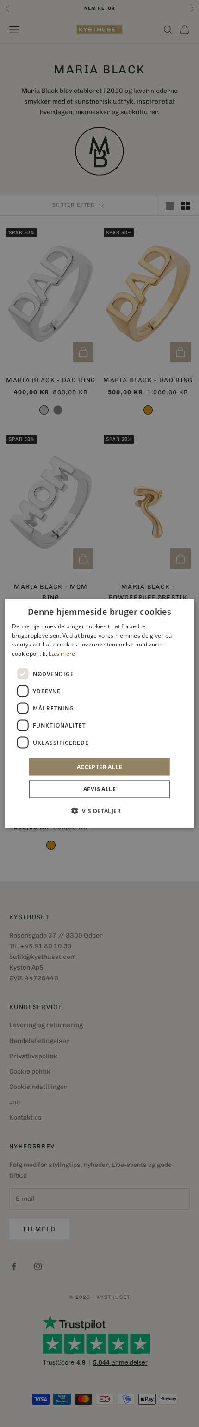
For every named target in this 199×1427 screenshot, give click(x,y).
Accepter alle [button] (99, 767)
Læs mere (62, 654)
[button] (99, 810)
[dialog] (99, 713)
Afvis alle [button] (99, 789)
